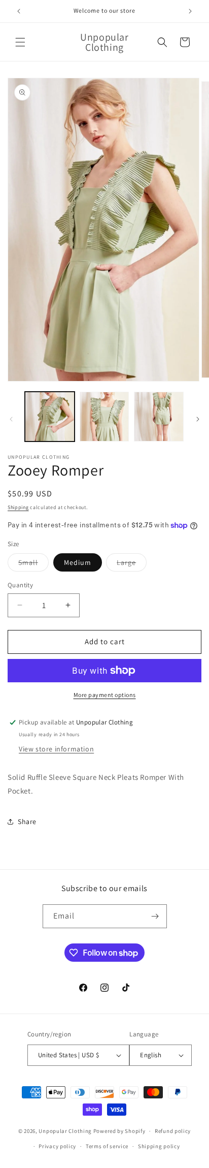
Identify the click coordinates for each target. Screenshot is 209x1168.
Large (132, 564)
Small (33, 564)
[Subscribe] (155, 916)
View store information (56, 748)
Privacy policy (57, 1146)
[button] (20, 42)
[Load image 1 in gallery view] (50, 416)
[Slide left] (11, 419)
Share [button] (27, 821)
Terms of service (107, 1146)
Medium (77, 562)
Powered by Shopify (119, 1130)
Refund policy (173, 1130)
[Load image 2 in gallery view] (104, 416)
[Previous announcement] (19, 11)
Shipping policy (159, 1146)
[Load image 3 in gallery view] (159, 416)
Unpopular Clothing (65, 1130)
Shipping (18, 507)
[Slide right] (198, 419)
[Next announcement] (190, 11)
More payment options (105, 695)
